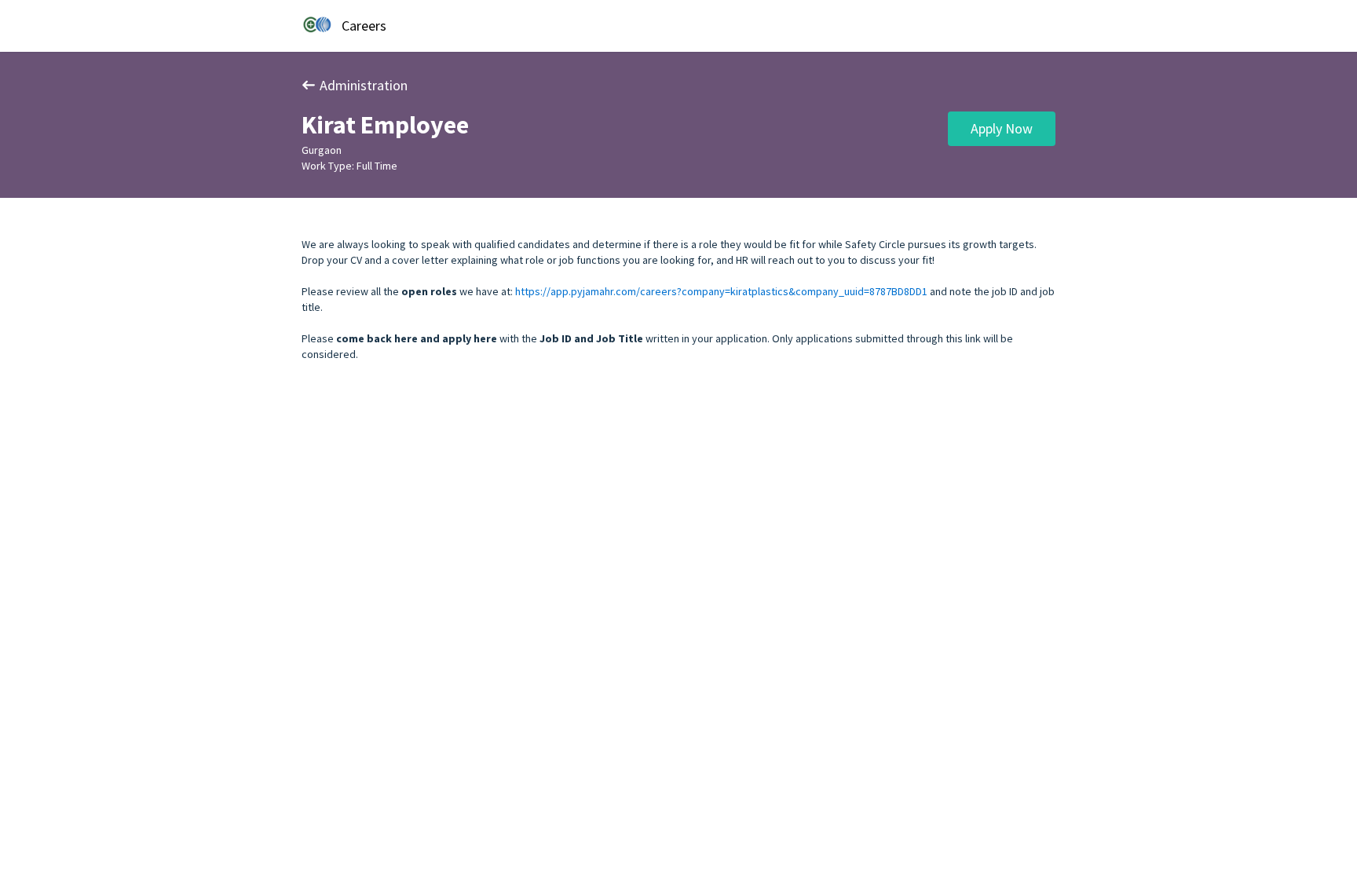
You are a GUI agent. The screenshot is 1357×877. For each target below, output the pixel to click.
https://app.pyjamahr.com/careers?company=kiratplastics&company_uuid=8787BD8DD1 (721, 291)
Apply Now (1002, 128)
